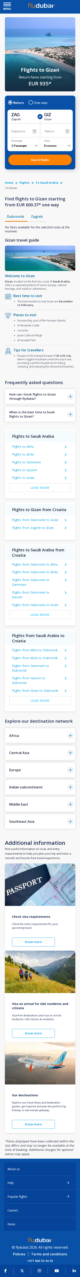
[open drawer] (7, 5)
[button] (40, 396)
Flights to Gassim (24, 470)
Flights (24, 182)
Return (18, 102)
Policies (19, 1254)
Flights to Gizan (23, 478)
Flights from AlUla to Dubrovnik (35, 658)
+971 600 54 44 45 (40, 1261)
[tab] (16, 216)
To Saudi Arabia (47, 182)
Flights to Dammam (26, 462)
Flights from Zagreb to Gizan (33, 528)
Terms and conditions (49, 1254)
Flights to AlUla (23, 454)
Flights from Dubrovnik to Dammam (30, 582)
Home (9, 182)
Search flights (40, 160)
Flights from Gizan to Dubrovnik (35, 691)
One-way (40, 102)
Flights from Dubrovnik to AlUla (35, 572)
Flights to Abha (23, 446)
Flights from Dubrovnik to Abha (35, 564)
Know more (33, 942)
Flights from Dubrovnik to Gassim (30, 594)
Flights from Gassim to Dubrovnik (28, 680)
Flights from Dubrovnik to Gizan (35, 520)
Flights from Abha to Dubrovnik (35, 650)
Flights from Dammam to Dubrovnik (30, 668)
